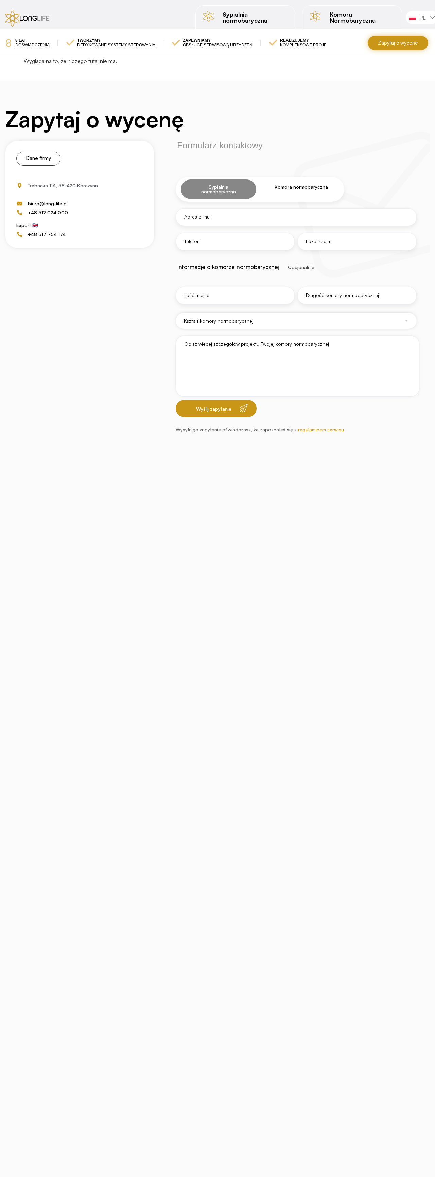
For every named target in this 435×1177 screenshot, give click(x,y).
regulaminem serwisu (320, 429)
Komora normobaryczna (301, 187)
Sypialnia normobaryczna (218, 189)
